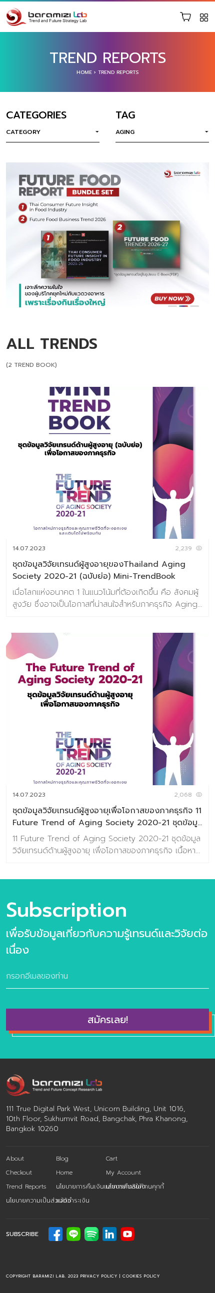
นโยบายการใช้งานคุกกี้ (135, 1186)
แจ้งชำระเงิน (73, 1200)
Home (84, 72)
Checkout (19, 1172)
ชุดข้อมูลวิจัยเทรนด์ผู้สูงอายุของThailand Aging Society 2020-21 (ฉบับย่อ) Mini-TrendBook (99, 570)
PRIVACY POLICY (99, 1276)
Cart (112, 1158)
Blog (62, 1158)
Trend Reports (26, 1186)
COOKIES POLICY (141, 1276)
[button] (172, 306)
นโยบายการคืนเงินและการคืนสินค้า (101, 1186)
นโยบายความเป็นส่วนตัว (38, 1200)
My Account (123, 1172)
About (15, 1158)
